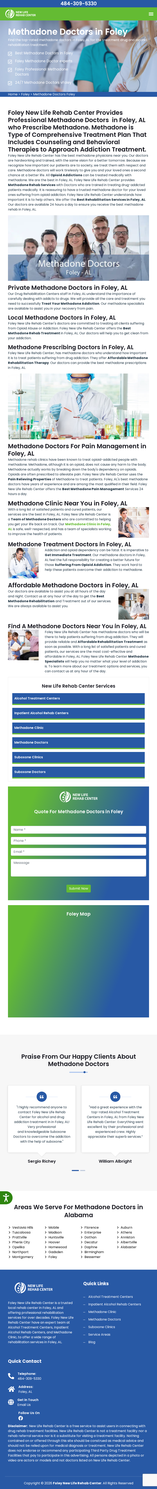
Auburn (126, 1227)
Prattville (19, 1237)
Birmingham (94, 1252)
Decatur (91, 1242)
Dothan (90, 1237)
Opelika (18, 1247)
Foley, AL (25, 1391)
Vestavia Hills (22, 1227)
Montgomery (22, 1257)
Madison (55, 1232)
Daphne (90, 1247)
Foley (25, 94)
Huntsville (56, 1237)
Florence (91, 1227)
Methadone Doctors (31, 742)
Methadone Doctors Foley (54, 94)
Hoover (54, 1242)
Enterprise (92, 1232)
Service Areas (99, 1334)
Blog (91, 1342)
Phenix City (21, 1242)
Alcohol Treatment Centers (37, 698)
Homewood (57, 1247)
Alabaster (129, 1247)
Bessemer (92, 1257)
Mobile (53, 1227)
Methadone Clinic (29, 727)
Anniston (128, 1237)
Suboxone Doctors (30, 772)
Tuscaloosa (21, 1232)
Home (13, 94)
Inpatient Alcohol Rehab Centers (41, 713)
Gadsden (55, 1252)
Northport (20, 1252)
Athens (126, 1232)
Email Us (24, 1404)
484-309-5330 (79, 3)
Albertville (129, 1242)
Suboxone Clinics (28, 757)
